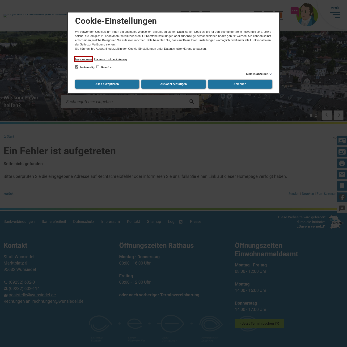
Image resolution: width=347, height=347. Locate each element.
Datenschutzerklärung (110, 59)
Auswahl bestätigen (173, 84)
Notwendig (87, 67)
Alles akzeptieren (107, 84)
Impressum (83, 59)
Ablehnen (239, 84)
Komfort (106, 67)
